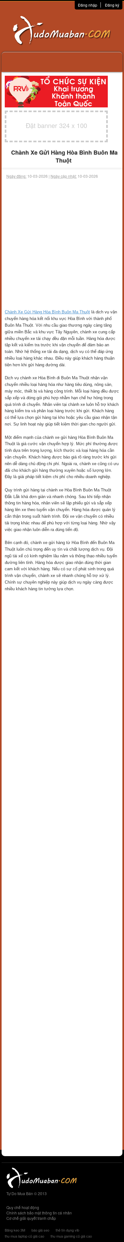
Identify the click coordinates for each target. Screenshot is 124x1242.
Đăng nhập (87, 5)
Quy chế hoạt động (22, 1207)
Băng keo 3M (15, 1229)
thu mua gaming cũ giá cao (71, 1236)
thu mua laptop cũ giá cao (24, 1236)
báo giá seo (40, 1229)
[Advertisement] (62, 244)
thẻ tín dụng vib (67, 1229)
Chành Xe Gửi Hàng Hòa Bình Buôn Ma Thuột (47, 312)
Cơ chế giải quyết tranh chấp (31, 1218)
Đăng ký (112, 5)
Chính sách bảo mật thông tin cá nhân (39, 1212)
